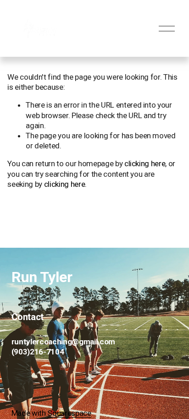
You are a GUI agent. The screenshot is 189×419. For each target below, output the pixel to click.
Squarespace (69, 413)
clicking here (145, 163)
